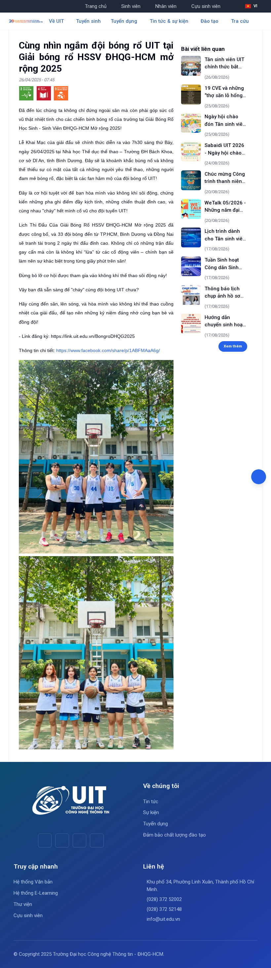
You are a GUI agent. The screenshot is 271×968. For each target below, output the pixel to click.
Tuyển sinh (88, 21)
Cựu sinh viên (205, 6)
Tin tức (150, 802)
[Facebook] (45, 840)
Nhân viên (165, 6)
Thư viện (23, 904)
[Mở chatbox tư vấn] (258, 476)
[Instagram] (79, 840)
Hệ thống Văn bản (33, 882)
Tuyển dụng (155, 824)
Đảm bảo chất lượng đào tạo (174, 835)
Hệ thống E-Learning (36, 893)
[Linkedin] (96, 840)
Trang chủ (95, 6)
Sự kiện (151, 812)
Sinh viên (130, 6)
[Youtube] (62, 840)
